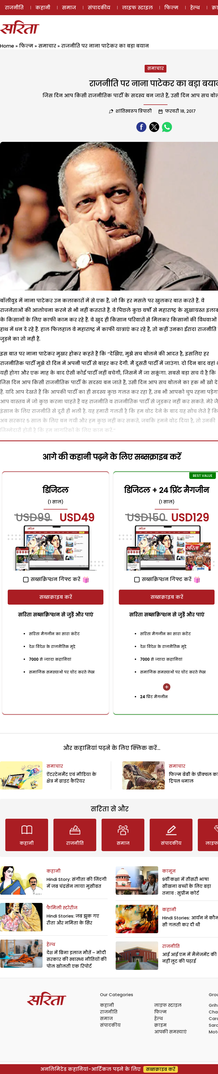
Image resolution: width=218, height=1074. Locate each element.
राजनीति (14, 7)
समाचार (47, 46)
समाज (69, 7)
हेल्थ (195, 7)
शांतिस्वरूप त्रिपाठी (134, 111)
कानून (169, 871)
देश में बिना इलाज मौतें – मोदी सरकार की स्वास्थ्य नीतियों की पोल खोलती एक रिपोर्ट (77, 959)
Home (7, 46)
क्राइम (160, 1025)
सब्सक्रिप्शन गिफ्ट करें (54, 579)
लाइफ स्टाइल (137, 7)
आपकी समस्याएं (170, 1032)
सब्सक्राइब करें (55, 597)
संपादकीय (99, 7)
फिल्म (171, 7)
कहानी (42, 7)
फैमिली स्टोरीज (62, 908)
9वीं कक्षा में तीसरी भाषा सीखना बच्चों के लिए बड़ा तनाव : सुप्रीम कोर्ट (186, 886)
